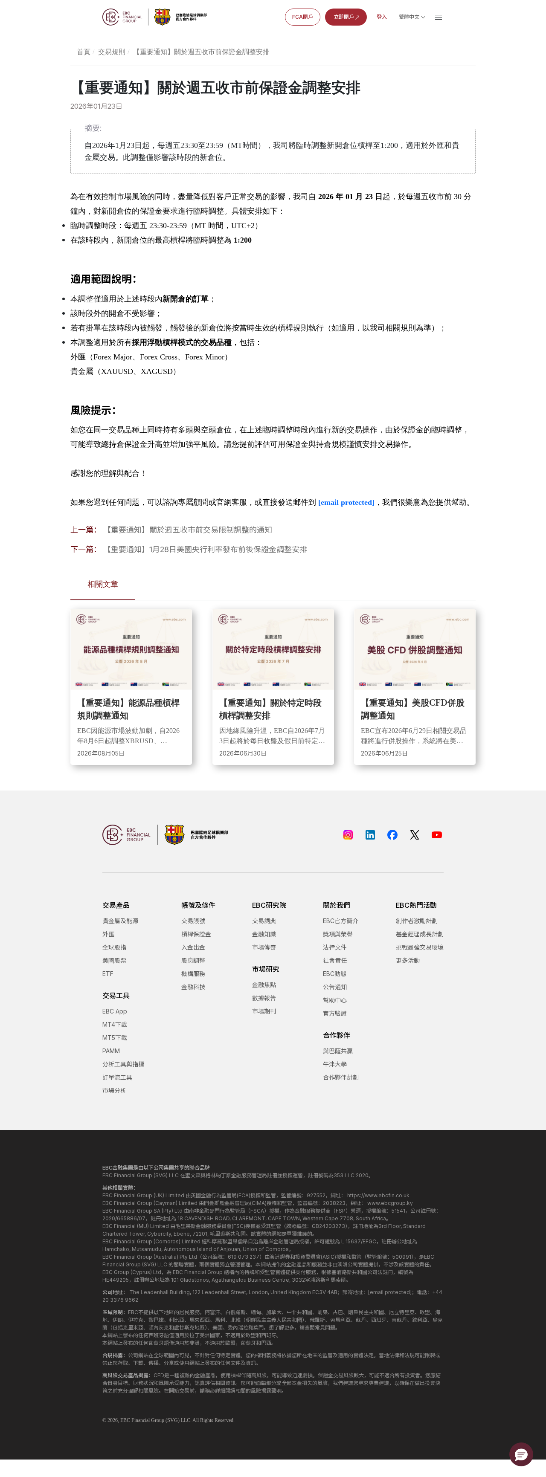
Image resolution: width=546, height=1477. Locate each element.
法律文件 (335, 947)
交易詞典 (264, 920)
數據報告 (264, 998)
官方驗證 (335, 1013)
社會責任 (335, 960)
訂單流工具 (117, 1077)
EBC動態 (334, 973)
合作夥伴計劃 (341, 1077)
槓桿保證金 (196, 934)
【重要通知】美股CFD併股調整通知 (413, 708)
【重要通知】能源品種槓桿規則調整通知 (128, 708)
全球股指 (114, 947)
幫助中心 (335, 1000)
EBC (125, 1420)
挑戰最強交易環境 (420, 947)
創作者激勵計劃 (417, 920)
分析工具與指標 (123, 1064)
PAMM (111, 1050)
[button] (521, 1454)
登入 (382, 17)
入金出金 (193, 947)
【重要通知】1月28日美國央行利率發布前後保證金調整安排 (205, 549)
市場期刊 (264, 1011)
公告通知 (335, 986)
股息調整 (193, 960)
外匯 (108, 934)
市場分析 (114, 1090)
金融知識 (264, 934)
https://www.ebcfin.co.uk (378, 1195)
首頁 (83, 51)
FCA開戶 (302, 17)
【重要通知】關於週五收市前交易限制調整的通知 (187, 529)
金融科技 (193, 986)
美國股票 (114, 960)
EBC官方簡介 (340, 920)
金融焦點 (264, 984)
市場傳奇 (264, 947)
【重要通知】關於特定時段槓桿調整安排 (270, 708)
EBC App (114, 1011)
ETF (107, 973)
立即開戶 (344, 17)
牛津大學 (335, 1064)
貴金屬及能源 (120, 920)
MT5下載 (114, 1037)
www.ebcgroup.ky (390, 1203)
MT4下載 (114, 1024)
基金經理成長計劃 (420, 934)
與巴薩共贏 (338, 1050)
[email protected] (346, 502)
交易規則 (111, 51)
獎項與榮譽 (338, 934)
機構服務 (193, 973)
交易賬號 (193, 920)
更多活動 (408, 960)
